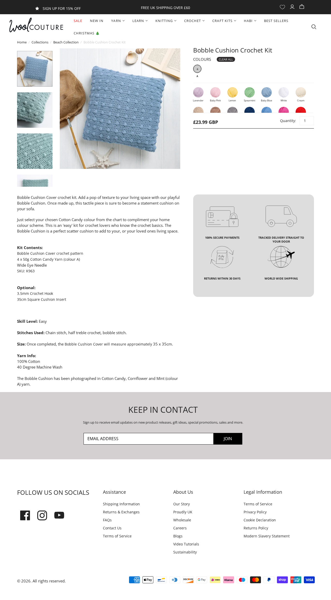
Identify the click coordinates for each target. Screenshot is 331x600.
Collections (40, 42)
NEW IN (96, 20)
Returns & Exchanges (121, 511)
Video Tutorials (186, 544)
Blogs (178, 536)
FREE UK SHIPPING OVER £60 (165, 7)
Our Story (181, 503)
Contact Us (112, 528)
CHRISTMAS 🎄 (87, 33)
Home (22, 42)
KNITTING (164, 20)
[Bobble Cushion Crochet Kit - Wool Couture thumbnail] (34, 68)
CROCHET (192, 20)
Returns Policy (256, 528)
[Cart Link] (302, 7)
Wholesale (182, 520)
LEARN (138, 20)
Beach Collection (66, 42)
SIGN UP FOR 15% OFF (62, 8)
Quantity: (288, 120)
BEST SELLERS (276, 20)
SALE (78, 20)
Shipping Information (121, 503)
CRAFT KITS (222, 20)
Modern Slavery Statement (267, 536)
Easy (43, 321)
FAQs (107, 520)
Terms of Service (117, 536)
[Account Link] (293, 7)
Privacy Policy (255, 511)
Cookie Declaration (260, 520)
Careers (180, 528)
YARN (116, 20)
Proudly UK (182, 511)
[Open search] (314, 26)
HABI (248, 20)
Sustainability (185, 552)
